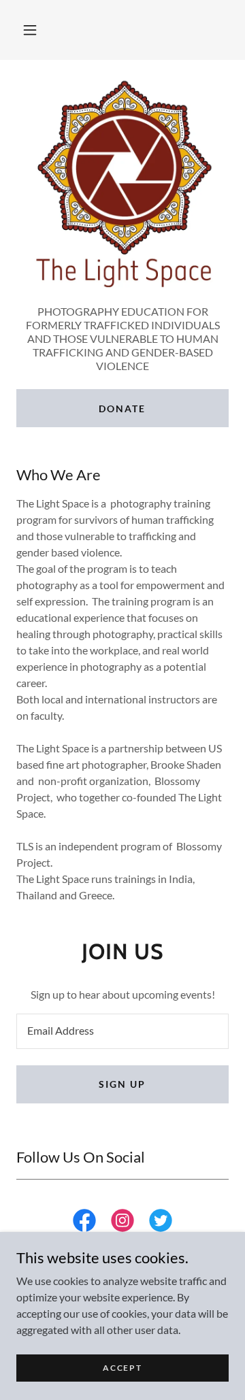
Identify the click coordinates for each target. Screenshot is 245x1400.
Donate (122, 408)
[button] (30, 30)
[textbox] (122, 1031)
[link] (84, 1223)
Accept (122, 1368)
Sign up (122, 1084)
